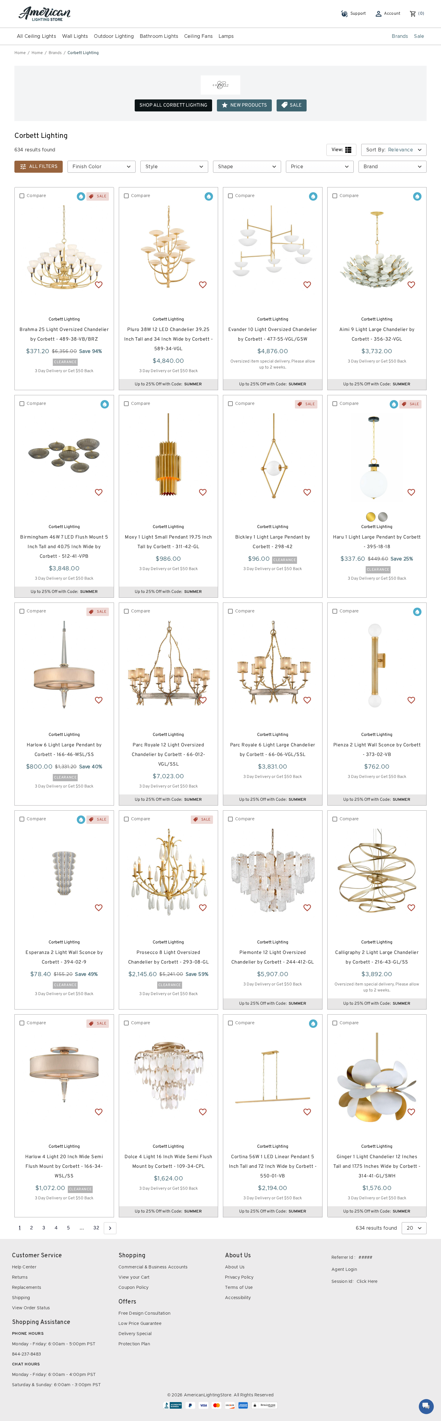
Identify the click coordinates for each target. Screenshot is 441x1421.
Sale (419, 36)
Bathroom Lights (159, 36)
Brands (400, 36)
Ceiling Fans (198, 36)
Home (20, 53)
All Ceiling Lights (36, 36)
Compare (36, 196)
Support (358, 13)
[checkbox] (22, 195)
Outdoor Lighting (114, 36)
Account (392, 13)
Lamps (226, 36)
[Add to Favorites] (98, 284)
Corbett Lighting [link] (83, 53)
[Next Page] (110, 1228)
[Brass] (371, 517)
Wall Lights (75, 36)
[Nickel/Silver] (383, 517)
